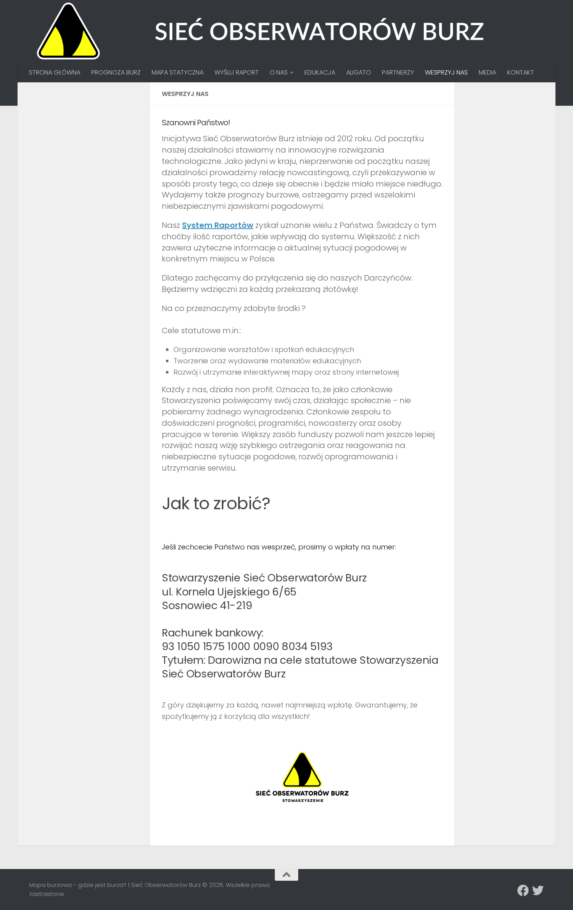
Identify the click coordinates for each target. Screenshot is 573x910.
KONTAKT (520, 72)
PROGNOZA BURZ (116, 72)
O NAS (279, 72)
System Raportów (217, 225)
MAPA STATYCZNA (177, 72)
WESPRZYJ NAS (446, 72)
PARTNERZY (398, 72)
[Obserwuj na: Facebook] (523, 890)
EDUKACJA (319, 72)
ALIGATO (358, 72)
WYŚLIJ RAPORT (236, 72)
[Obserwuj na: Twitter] (538, 890)
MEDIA (487, 72)
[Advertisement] (87, 143)
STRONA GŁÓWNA (54, 72)
